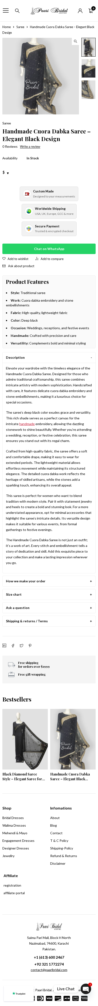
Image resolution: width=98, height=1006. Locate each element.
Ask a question (17, 608)
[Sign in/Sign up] (80, 10)
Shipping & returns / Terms (27, 621)
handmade (27, 424)
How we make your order (25, 581)
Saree (20, 27)
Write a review (30, 146)
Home (6, 27)
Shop (6, 808)
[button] (75, 41)
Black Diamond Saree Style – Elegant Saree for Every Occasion (22, 779)
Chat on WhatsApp (49, 249)
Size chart (14, 594)
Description (15, 357)
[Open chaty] (86, 989)
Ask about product (21, 266)
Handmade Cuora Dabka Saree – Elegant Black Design (70, 779)
